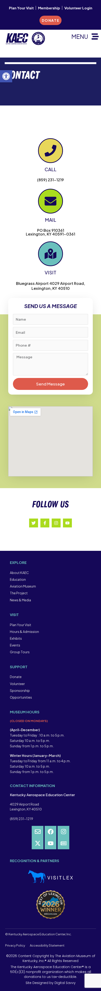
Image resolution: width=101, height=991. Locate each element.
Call (50, 169)
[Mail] (50, 201)
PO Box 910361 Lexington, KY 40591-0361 (50, 232)
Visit (50, 272)
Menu (79, 36)
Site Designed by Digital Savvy (51, 982)
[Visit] (50, 253)
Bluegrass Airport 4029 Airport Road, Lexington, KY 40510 (50, 286)
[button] (6, 76)
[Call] (50, 150)
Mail (50, 220)
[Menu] (95, 36)
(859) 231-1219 (50, 179)
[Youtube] (50, 843)
